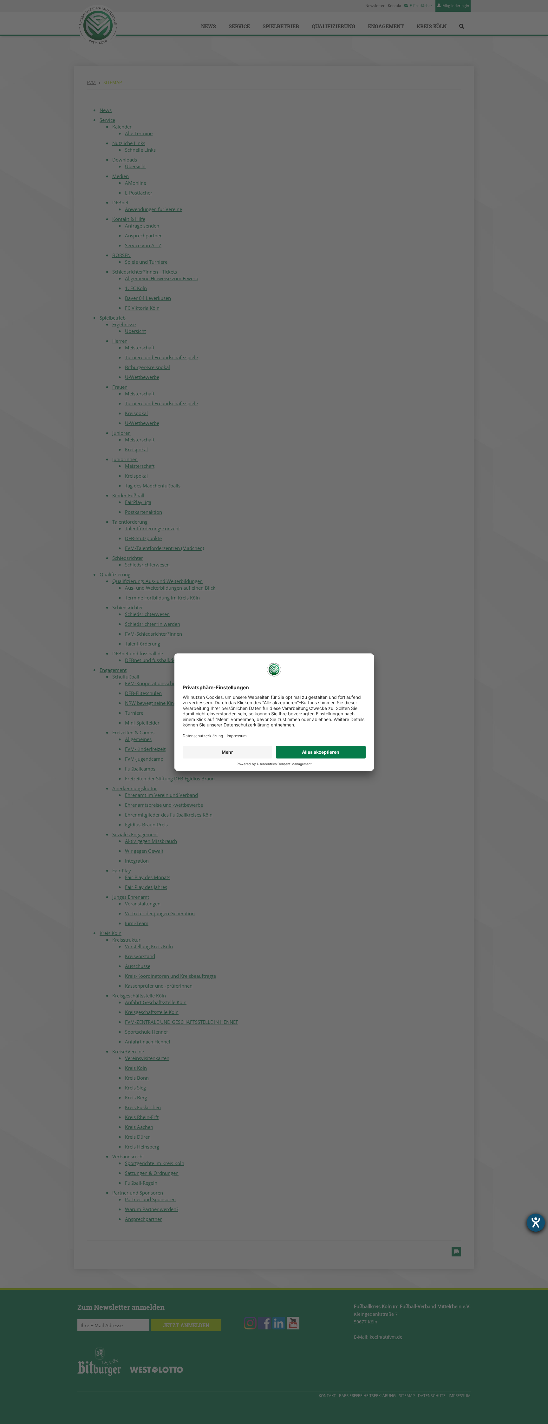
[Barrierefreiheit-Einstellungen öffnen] (536, 1223)
